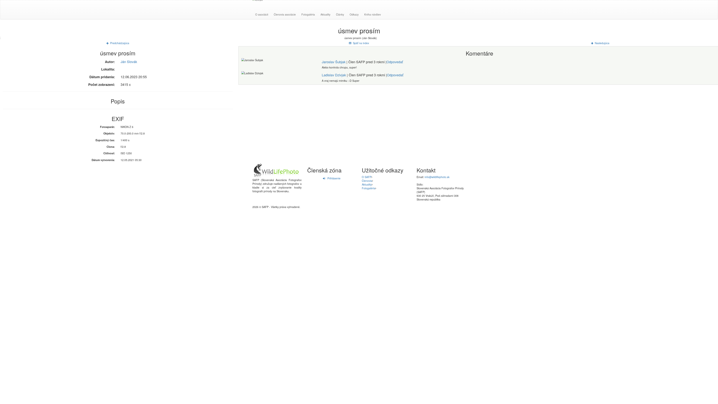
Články (340, 14)
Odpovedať (394, 61)
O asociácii (261, 14)
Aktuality (325, 14)
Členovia (367, 181)
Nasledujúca (601, 43)
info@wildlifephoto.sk (437, 177)
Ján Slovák (129, 61)
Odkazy (354, 14)
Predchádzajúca (119, 43)
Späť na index (360, 43)
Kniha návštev (372, 14)
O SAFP (366, 177)
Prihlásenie (332, 178)
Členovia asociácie (285, 14)
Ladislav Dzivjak (334, 74)
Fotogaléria (308, 14)
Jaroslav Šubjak (334, 61)
